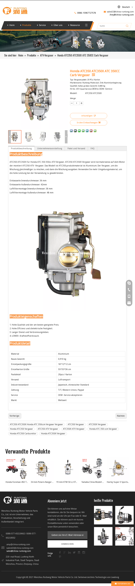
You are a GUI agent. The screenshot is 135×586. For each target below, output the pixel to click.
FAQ (92, 148)
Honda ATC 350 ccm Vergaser (103, 429)
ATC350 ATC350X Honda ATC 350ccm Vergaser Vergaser (36, 424)
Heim (12, 25)
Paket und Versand (76, 148)
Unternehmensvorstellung (49, 148)
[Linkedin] (69, 552)
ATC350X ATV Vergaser (74, 429)
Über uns (58, 25)
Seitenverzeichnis (86, 577)
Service (42, 25)
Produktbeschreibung (21, 148)
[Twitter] (74, 552)
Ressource (75, 25)
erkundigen (86, 115)
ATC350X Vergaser (97, 424)
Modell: (73, 93)
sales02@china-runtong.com (120, 11)
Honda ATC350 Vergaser (21, 429)
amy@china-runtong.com (18, 544)
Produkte (26, 25)
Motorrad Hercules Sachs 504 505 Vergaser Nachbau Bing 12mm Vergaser (120, 482)
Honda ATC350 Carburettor (23, 433)
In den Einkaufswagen (87, 122)
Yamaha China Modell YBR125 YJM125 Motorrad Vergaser (69, 482)
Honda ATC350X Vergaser (53, 433)
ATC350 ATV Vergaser (48, 429)
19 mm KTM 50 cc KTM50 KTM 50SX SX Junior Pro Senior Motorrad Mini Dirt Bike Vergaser (44, 482)
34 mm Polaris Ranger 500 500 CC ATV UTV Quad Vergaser (18, 482)
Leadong (115, 577)
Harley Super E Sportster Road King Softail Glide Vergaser (94, 482)
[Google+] (65, 552)
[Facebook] (60, 552)
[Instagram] (84, 552)
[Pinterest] (60, 556)
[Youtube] (79, 552)
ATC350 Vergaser (76, 424)
